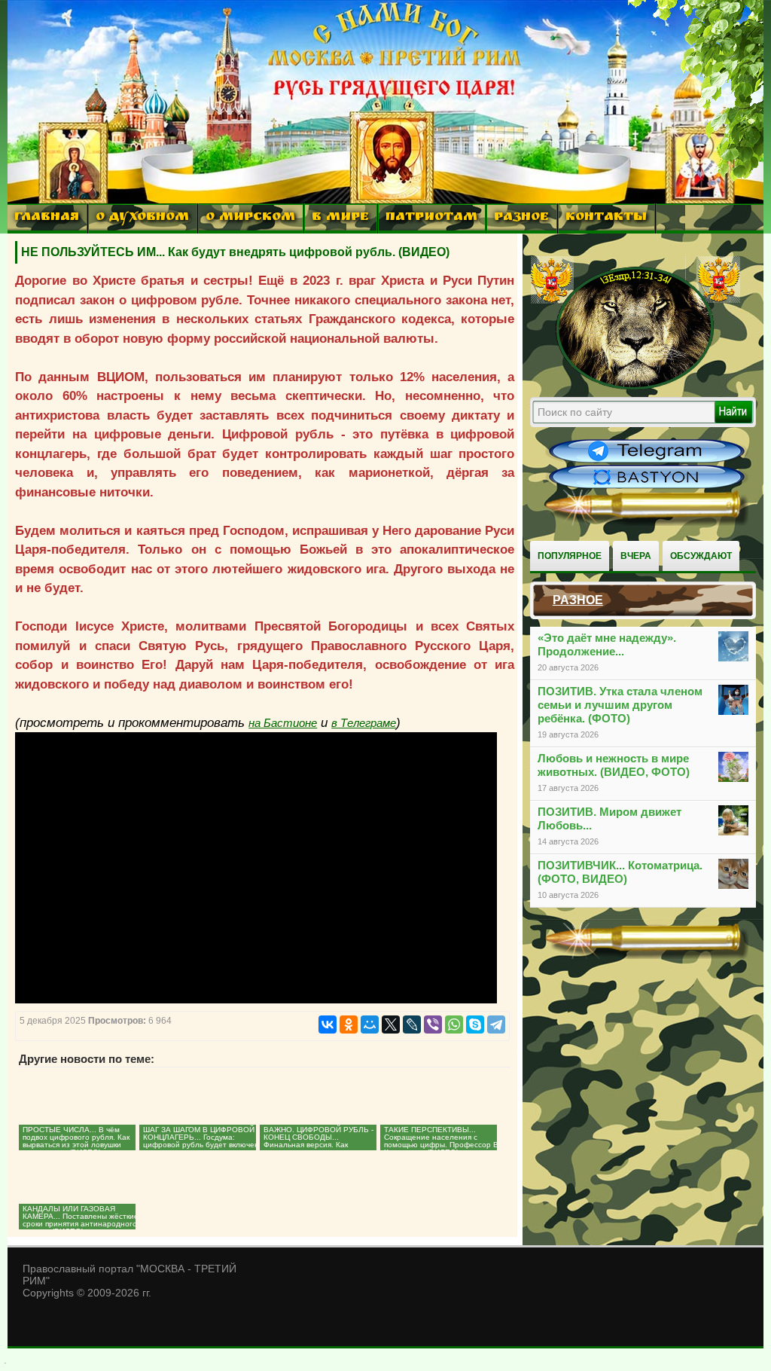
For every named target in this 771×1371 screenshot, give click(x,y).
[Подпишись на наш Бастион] (646, 486)
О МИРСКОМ (250, 218)
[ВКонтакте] (327, 1024)
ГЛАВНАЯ (46, 218)
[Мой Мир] (370, 1024)
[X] (391, 1024)
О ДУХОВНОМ (142, 218)
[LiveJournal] (412, 1024)
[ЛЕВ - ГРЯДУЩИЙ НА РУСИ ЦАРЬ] (635, 386)
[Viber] (433, 1024)
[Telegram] (496, 1024)
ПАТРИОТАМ (431, 218)
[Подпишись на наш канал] (646, 461)
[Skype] (475, 1024)
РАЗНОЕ (521, 218)
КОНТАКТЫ (606, 218)
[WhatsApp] (454, 1024)
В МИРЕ (340, 218)
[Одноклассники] (349, 1024)
